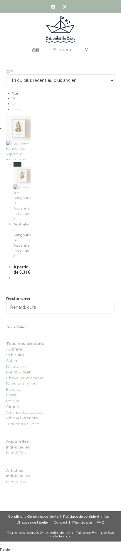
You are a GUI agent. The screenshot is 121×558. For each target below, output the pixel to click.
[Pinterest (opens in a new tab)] (64, 7)
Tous (16, 109)
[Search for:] (87, 50)
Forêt (11, 395)
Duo (10, 452)
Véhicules (15, 355)
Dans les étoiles (21, 383)
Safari (11, 360)
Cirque (12, 406)
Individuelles (18, 447)
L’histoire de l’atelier (32, 522)
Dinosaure (16, 366)
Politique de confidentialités (86, 516)
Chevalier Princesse (25, 378)
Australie (14, 349)
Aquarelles (17, 441)
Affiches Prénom (22, 418)
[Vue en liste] (11, 71)
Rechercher (18, 298)
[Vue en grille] (8, 71)
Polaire (13, 400)
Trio (22, 452)
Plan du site (82, 522)
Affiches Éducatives (24, 412)
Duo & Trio (16, 481)
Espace (13, 389)
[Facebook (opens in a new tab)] (55, 7)
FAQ (101, 522)
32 (14, 104)
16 (13, 98)
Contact (61, 522)
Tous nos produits (25, 343)
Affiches (14, 470)
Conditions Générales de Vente (33, 516)
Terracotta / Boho (22, 423)
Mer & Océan (18, 372)
